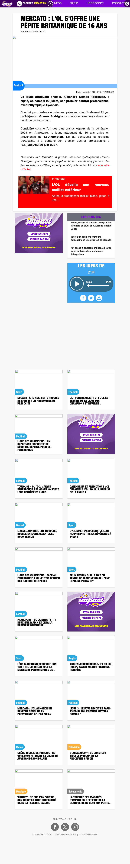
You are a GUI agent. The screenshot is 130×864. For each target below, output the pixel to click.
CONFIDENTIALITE (88, 834)
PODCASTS (119, 3)
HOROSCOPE (95, 3)
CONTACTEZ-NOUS (41, 834)
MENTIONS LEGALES (65, 834)
